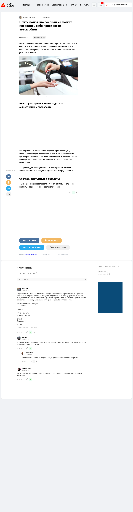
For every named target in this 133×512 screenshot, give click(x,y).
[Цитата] (25, 279)
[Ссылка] (27, 279)
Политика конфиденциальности (109, 273)
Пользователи (42, 5)
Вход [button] (119, 5)
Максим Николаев (29, 17)
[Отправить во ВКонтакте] (8, 176)
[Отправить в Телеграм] (8, 188)
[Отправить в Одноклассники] (8, 182)
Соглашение (102, 271)
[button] (100, 4)
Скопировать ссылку (59, 247)
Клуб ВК (73, 5)
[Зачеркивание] (22, 279)
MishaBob (29, 353)
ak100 (24, 337)
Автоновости (23, 37)
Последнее (27, 5)
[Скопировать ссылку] (8, 194)
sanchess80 (26, 368)
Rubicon (25, 288)
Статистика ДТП (59, 5)
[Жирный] (19, 279)
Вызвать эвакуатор (112, 266)
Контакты (84, 5)
